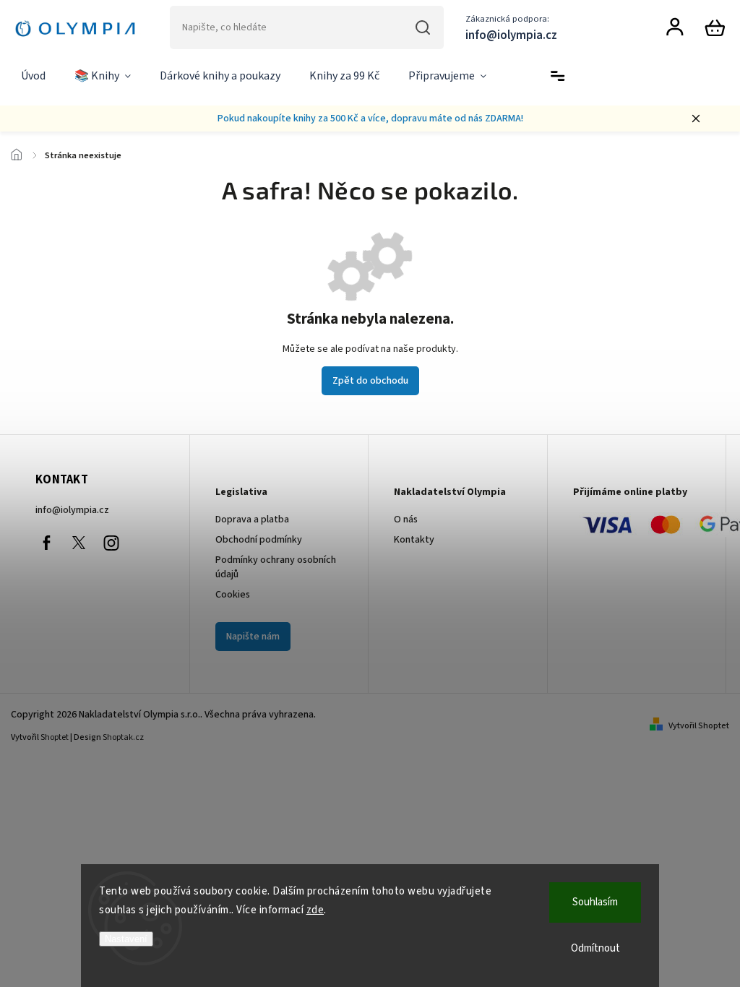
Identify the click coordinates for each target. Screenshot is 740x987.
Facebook (46, 542)
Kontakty (414, 540)
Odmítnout (595, 948)
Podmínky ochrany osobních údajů (275, 567)
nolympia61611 (79, 542)
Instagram (111, 542)
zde (315, 910)
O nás (406, 519)
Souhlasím (595, 902)
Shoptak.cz (123, 737)
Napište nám (253, 636)
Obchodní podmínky (258, 540)
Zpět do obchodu (370, 381)
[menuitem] (33, 76)
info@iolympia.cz (72, 510)
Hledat (423, 27)
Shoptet (54, 737)
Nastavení (126, 939)
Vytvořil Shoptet (698, 726)
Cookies (232, 594)
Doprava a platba (252, 519)
